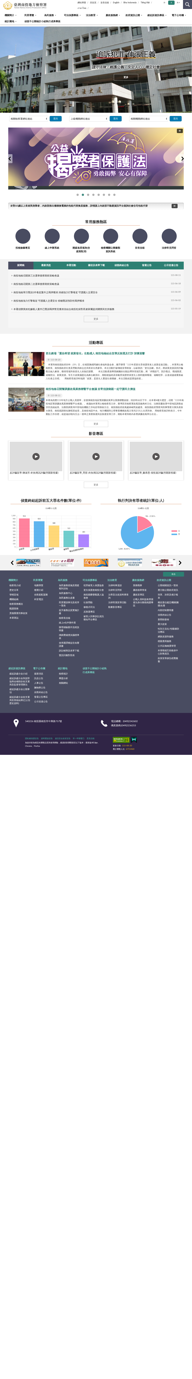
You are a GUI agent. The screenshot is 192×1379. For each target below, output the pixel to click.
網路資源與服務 (166, 637)
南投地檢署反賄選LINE (77, 195)
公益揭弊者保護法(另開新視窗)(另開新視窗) (83, 195)
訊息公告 (38, 678)
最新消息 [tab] (46, 265)
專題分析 (63, 678)
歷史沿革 (13, 590)
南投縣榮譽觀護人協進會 (94, 596)
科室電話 (38, 599)
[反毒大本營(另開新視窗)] (164, 563)
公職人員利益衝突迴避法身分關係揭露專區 (143, 602)
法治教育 (91, 15)
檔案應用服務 (164, 641)
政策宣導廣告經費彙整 (168, 660)
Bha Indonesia (129, 3)
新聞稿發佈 (163, 619)
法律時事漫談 (115, 585)
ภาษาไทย (82, 8)
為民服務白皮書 (67, 598)
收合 (174, 574)
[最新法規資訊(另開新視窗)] (28, 563)
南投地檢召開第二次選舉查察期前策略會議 (36, 284)
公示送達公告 (41, 702)
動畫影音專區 (115, 607)
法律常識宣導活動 (117, 602)
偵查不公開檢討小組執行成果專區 (42, 21)
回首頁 (93, 3)
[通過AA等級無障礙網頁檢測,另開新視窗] (121, 740)
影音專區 (96, 434)
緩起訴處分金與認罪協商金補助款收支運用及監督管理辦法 (19, 681)
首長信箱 (104, 3)
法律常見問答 (115, 590)
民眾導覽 (29, 15)
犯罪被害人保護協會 (94, 585)
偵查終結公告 (164, 615)
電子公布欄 (178, 15)
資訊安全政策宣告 (62, 739)
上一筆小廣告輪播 (12, 562)
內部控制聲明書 (166, 610)
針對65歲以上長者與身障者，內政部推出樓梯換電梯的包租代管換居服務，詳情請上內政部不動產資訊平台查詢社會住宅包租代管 (79, 206)
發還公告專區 (41, 697)
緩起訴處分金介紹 (18, 674)
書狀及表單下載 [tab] (96, 265)
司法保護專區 (71, 15)
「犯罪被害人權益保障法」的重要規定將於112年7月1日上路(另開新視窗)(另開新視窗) (109, 195)
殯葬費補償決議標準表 (69, 636)
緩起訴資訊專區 (155, 15)
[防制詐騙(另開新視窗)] (62, 563)
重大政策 (162, 624)
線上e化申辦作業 (67, 623)
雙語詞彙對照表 (67, 655)
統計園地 (9, 21)
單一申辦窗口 (78, 739)
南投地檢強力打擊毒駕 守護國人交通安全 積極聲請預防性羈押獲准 (49, 301)
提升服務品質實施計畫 (69, 612)
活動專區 (96, 343)
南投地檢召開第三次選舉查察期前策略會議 (36, 276)
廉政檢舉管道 (140, 590)
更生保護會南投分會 (94, 590)
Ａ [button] (171, 3)
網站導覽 (82, 3)
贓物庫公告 (39, 688)
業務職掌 (137, 585)
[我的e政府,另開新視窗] (134, 740)
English (116, 3)
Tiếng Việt (145, 3)
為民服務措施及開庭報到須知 (69, 587)
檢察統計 (63, 674)
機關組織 (13, 599)
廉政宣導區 (138, 595)
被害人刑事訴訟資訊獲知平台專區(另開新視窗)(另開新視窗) (114, 195)
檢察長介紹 (15, 585)
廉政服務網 (112, 15)
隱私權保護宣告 (32, 739)
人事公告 (38, 683)
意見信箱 (90, 739)
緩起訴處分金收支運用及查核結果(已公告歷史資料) (19, 700)
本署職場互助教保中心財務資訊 (168, 652)
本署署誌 (13, 618)
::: (1, 25)
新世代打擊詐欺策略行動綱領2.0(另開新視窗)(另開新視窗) (88, 195)
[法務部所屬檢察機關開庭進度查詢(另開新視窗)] (130, 563)
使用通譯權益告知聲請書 (69, 644)
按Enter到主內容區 (11, 2)
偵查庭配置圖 (41, 595)
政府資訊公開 (133, 15)
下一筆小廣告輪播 (180, 562)
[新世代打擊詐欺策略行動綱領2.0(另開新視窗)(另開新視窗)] (96, 157)
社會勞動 (88, 602)
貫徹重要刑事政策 (18, 613)
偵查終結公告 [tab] (121, 265)
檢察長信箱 (64, 618)
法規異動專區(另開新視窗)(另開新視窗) (93, 195)
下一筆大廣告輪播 (183, 158)
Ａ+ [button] (178, 3)
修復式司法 (89, 607)
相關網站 (63, 683)
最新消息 (38, 674)
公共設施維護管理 (167, 646)
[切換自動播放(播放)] (180, 131)
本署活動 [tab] (71, 265)
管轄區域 (13, 595)
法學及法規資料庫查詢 (118, 596)
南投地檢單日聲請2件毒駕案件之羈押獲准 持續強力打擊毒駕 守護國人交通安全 (56, 292)
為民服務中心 (65, 593)
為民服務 (49, 15)
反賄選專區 (89, 612)
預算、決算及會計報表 (168, 596)
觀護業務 (13, 609)
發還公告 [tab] (147, 265)
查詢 (187, 4)
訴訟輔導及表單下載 (69, 651)
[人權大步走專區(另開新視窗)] (96, 563)
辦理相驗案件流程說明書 (69, 629)
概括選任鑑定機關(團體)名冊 (168, 604)
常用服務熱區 (96, 222)
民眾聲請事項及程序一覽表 (69, 604)
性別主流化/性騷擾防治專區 (168, 630)
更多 (126, 77)
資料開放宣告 (47, 739)
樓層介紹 (38, 590)
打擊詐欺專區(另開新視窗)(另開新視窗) (104, 195)
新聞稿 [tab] (20, 265)
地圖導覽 (38, 585)
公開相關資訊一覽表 (168, 585)
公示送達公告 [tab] (171, 265)
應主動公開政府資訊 (168, 590)
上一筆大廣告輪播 (9, 158)
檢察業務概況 (16, 604)
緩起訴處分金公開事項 (19, 691)
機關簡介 (9, 15)
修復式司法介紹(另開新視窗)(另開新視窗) (99, 195)
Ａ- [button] (164, 3)
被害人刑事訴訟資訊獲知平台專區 (94, 618)
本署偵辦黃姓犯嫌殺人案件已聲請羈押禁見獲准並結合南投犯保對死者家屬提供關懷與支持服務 (64, 309)
